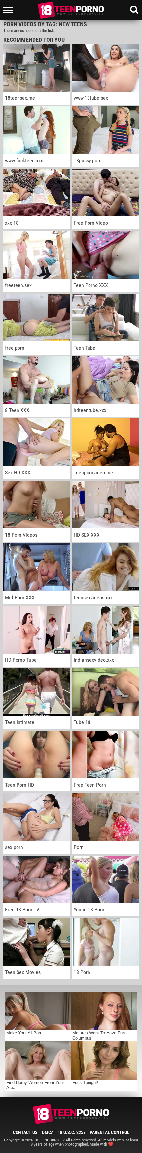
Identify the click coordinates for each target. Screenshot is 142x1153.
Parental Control (109, 1132)
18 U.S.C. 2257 (72, 1132)
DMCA (47, 1132)
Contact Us (25, 1132)
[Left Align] (9, 10)
